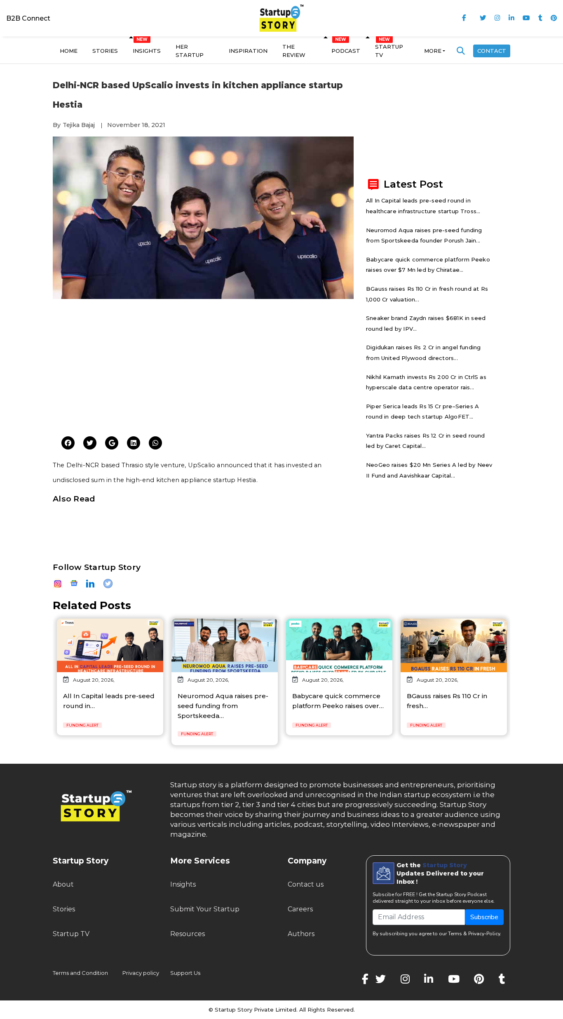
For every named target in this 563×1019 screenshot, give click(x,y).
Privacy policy (140, 973)
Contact (491, 50)
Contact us (306, 884)
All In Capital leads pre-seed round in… (109, 701)
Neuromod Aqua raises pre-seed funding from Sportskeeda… (223, 706)
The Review (293, 50)
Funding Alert (82, 725)
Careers (300, 909)
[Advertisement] (203, 366)
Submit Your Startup (204, 909)
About (63, 884)
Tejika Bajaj (79, 125)
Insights (147, 50)
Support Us (180, 973)
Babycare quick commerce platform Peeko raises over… (338, 701)
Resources (187, 934)
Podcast (345, 50)
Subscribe (484, 917)
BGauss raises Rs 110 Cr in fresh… (447, 701)
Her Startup (190, 50)
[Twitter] (68, 443)
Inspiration (248, 50)
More (432, 50)
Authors (301, 934)
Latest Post (413, 184)
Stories (105, 50)
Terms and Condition (80, 973)
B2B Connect (28, 18)
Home (68, 50)
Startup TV (389, 50)
